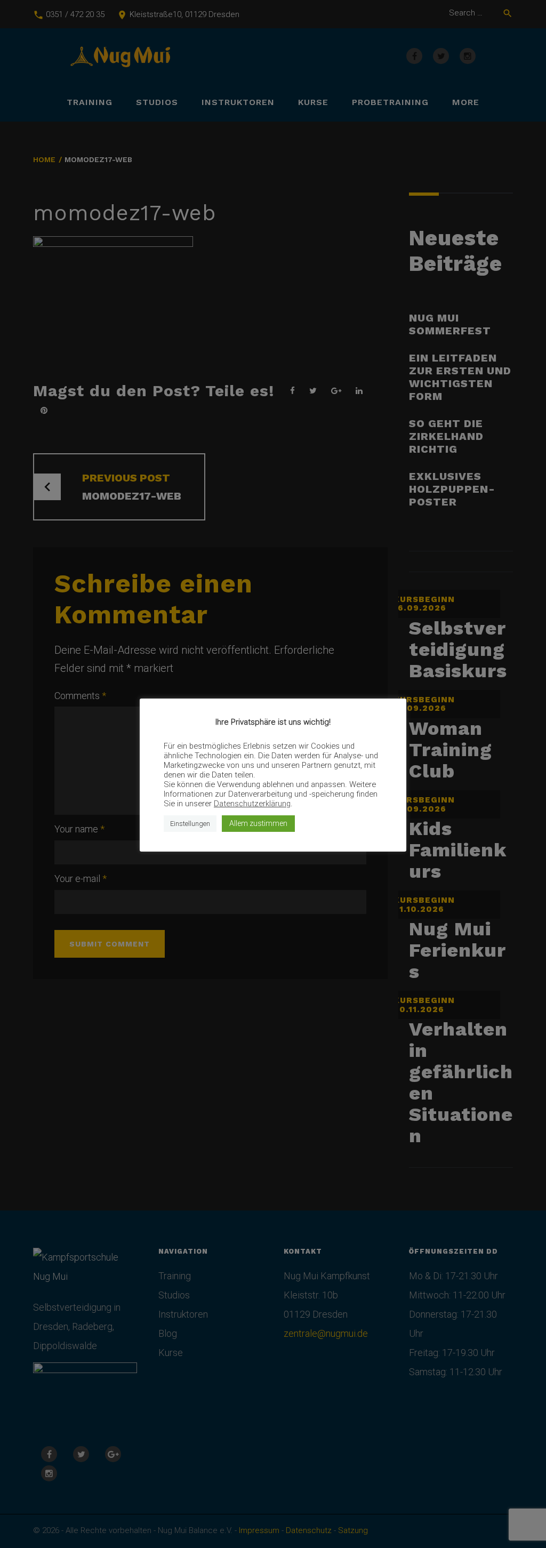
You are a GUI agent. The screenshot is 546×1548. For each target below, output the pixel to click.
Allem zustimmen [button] (258, 823)
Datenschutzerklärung (252, 803)
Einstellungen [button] (190, 824)
